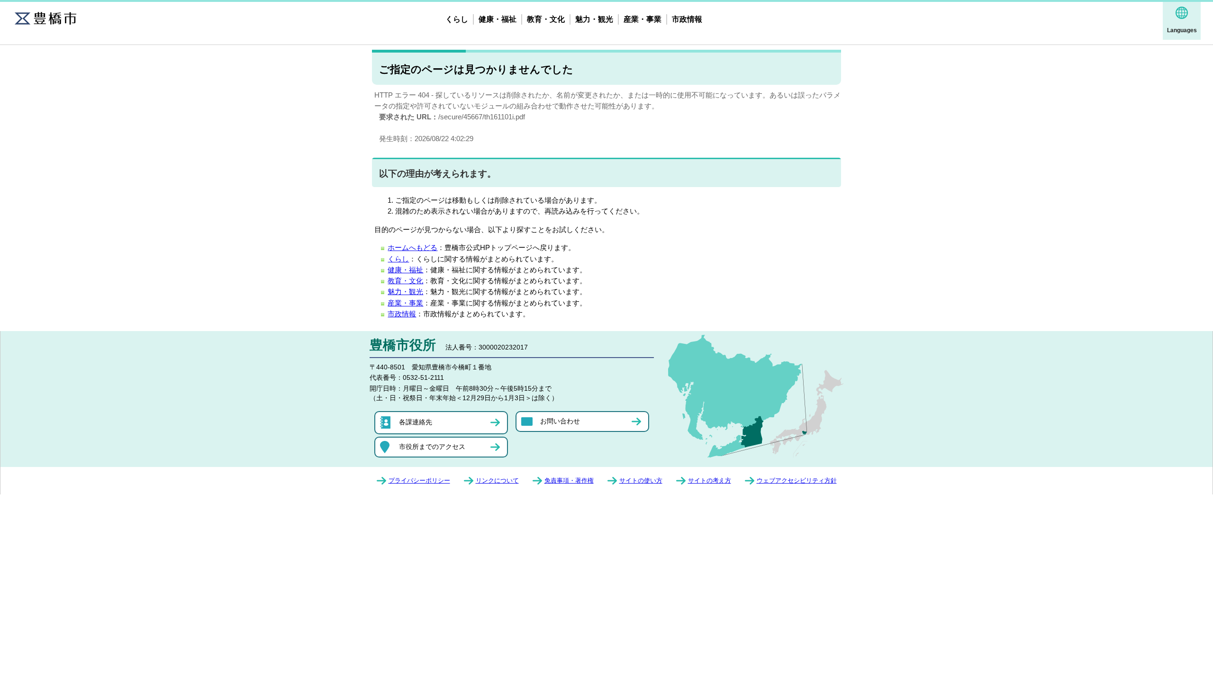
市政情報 (687, 19)
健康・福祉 (497, 19)
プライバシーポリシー (419, 480)
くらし (456, 19)
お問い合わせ (560, 421)
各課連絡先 (415, 422)
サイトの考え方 (709, 480)
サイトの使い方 (640, 480)
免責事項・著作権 (569, 480)
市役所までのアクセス (432, 446)
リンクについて (497, 480)
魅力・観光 (594, 19)
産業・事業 (642, 19)
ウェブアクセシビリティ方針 (797, 480)
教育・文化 (546, 19)
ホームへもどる (412, 247)
